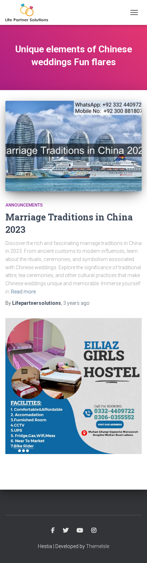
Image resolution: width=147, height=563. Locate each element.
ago (76, 303)
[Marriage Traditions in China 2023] (73, 146)
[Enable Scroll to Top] (133, 549)
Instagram (94, 530)
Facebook (52, 530)
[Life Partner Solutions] (29, 12)
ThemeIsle (97, 546)
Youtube (80, 530)
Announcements (24, 205)
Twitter (65, 530)
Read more (23, 291)
